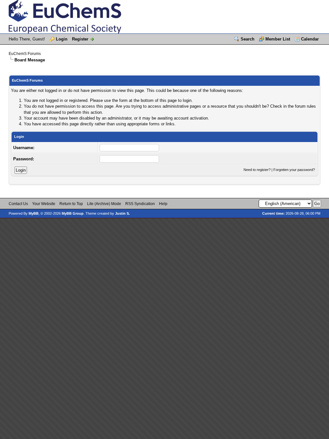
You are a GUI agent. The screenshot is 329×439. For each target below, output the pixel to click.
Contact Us (18, 204)
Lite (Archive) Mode (104, 204)
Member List (277, 39)
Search (247, 39)
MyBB (34, 213)
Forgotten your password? (294, 170)
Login (61, 39)
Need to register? (257, 170)
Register (80, 39)
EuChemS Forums (25, 53)
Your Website (43, 204)
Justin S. (122, 213)
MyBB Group (73, 213)
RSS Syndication (140, 204)
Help (163, 204)
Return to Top (71, 204)
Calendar (310, 39)
